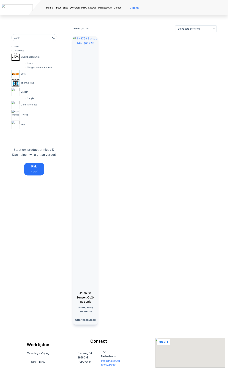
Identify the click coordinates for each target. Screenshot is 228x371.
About (58, 7)
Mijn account (105, 7)
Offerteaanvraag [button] (85, 319)
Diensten (75, 7)
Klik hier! (34, 169)
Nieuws (92, 7)
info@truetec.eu (110, 360)
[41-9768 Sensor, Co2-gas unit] (85, 161)
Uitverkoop (85, 311)
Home (49, 7)
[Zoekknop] (53, 37)
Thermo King (85, 307)
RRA (84, 7)
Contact (118, 7)
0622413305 (108, 365)
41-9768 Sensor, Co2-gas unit (85, 297)
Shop (65, 7)
